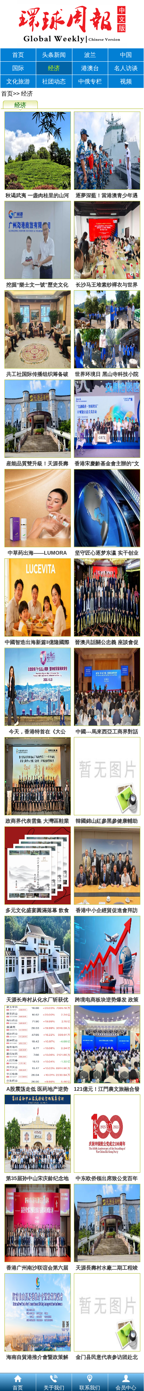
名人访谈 (126, 68)
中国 (126, 55)
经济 (54, 68)
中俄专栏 (90, 81)
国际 (18, 68)
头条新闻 (54, 55)
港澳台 (90, 68)
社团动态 (54, 81)
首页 (18, 55)
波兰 (90, 55)
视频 (126, 81)
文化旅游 (18, 81)
